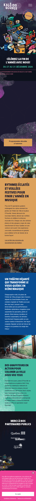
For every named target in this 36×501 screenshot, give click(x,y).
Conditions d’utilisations (10, 498)
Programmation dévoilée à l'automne (18, 142)
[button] (33, 473)
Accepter (18, 494)
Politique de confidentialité (24, 498)
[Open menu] (30, 5)
